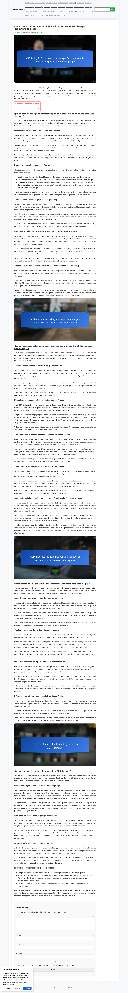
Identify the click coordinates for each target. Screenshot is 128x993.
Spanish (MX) (61, 7)
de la (78, 420)
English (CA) (36, 11)
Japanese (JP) (82, 11)
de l (19, 145)
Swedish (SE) (80, 3)
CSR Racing (48, 135)
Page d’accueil (29, 3)
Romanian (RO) (39, 7)
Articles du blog (63, 3)
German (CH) (74, 11)
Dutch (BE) (45, 15)
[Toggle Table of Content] (37, 108)
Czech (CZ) (54, 7)
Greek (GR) (47, 7)
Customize (7, 988)
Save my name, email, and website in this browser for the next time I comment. (45, 965)
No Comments (38, 32)
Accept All (27, 988)
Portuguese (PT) (79, 7)
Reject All (17, 988)
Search (112, 9)
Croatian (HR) (61, 15)
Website (19, 953)
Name (55, 935)
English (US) (72, 3)
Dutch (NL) (59, 11)
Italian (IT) (44, 11)
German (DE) (88, 7)
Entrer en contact (51, 3)
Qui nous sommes (39, 3)
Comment (55, 917)
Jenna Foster (18, 32)
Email (55, 944)
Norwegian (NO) (29, 7)
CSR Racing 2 (43, 120)
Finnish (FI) (38, 15)
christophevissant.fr (19, 9)
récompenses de (37, 393)
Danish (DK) (88, 3)
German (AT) (28, 11)
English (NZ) (52, 15)
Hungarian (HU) (29, 15)
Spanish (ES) (51, 11)
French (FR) (66, 11)
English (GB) (69, 7)
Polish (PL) (90, 11)
